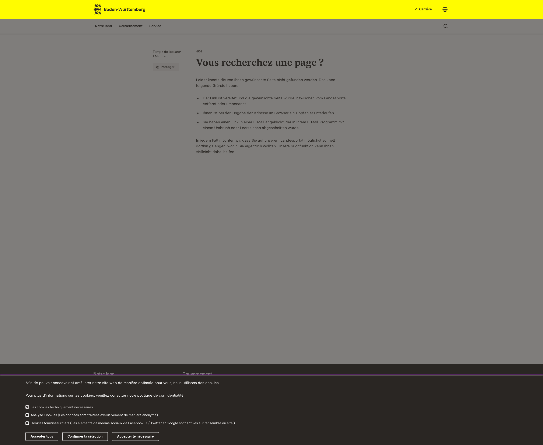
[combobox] (445, 9)
